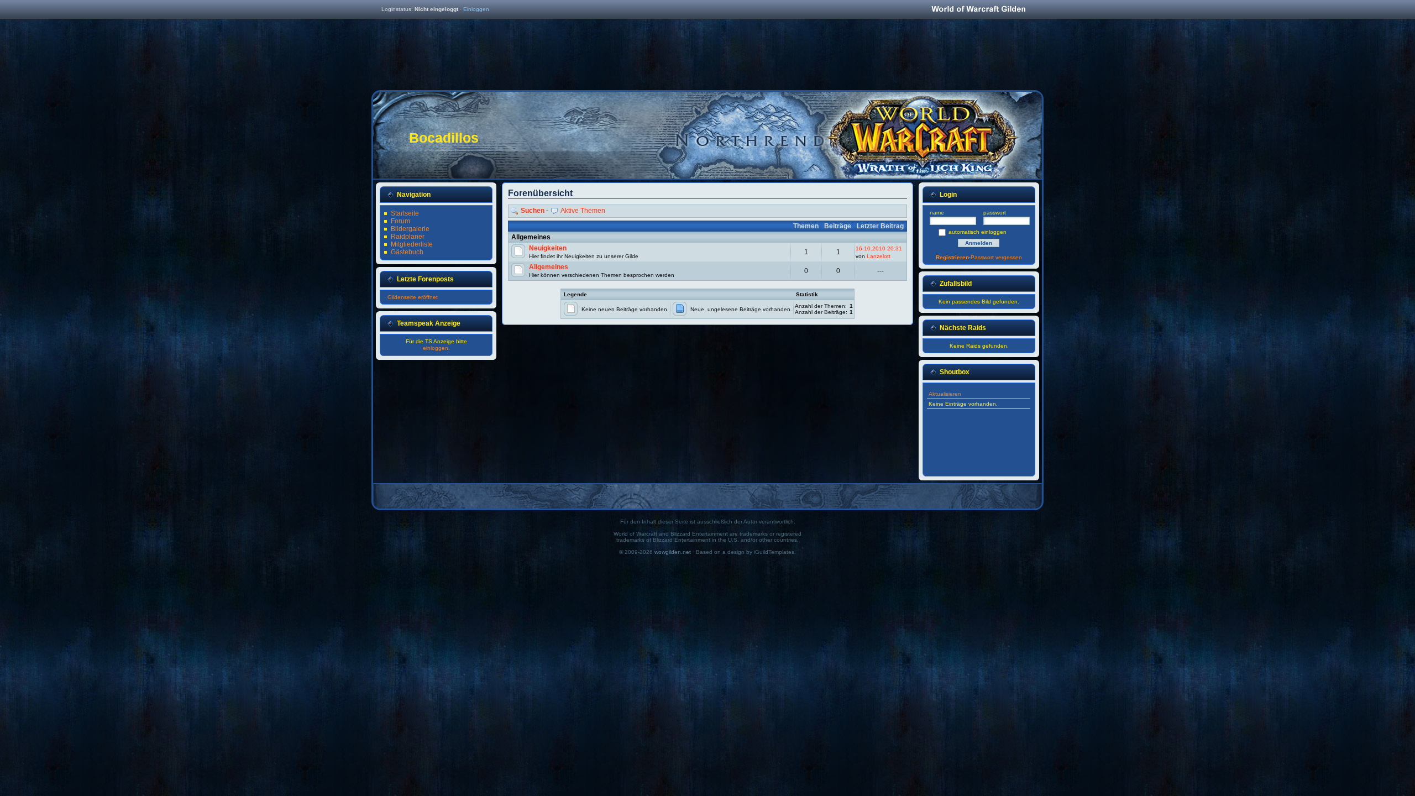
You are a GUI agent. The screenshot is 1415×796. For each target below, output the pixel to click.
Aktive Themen (582, 210)
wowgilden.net (672, 552)
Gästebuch (407, 252)
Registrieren (952, 257)
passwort (994, 213)
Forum (400, 221)
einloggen (435, 348)
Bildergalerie (410, 229)
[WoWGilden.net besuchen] (978, 9)
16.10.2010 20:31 (879, 248)
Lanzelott (878, 256)
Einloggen (476, 9)
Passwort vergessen (996, 257)
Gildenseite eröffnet (412, 297)
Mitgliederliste (412, 244)
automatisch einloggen (977, 232)
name (937, 213)
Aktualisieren (945, 394)
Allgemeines (548, 267)
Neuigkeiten (548, 248)
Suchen (532, 210)
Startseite (405, 213)
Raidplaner (407, 236)
